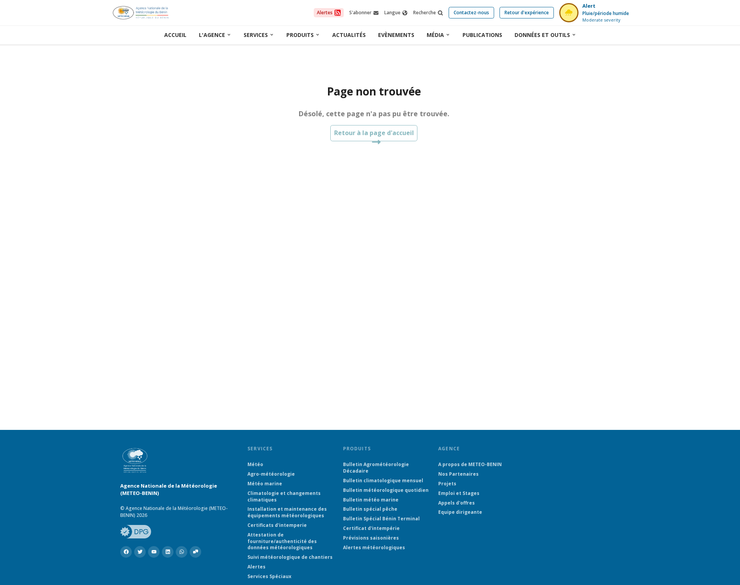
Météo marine (264, 484)
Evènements (396, 34)
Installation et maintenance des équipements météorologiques (287, 512)
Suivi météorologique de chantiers (290, 557)
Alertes (256, 567)
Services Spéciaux (269, 576)
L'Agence (212, 34)
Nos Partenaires (458, 474)
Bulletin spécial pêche (370, 509)
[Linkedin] (167, 552)
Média (435, 34)
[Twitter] (140, 552)
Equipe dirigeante (460, 512)
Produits (300, 34)
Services (256, 34)
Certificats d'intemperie (277, 525)
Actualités (349, 34)
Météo (255, 464)
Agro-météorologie (271, 474)
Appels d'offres (456, 503)
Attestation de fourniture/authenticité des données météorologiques (282, 541)
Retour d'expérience (527, 12)
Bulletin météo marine (371, 500)
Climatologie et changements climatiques (284, 496)
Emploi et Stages (458, 493)
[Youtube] (154, 552)
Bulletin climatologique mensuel (383, 481)
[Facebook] (126, 552)
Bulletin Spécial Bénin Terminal (381, 519)
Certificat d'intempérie (371, 528)
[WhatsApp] (181, 552)
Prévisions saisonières (371, 538)
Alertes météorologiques (374, 548)
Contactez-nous (471, 12)
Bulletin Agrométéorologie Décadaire (376, 467)
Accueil (175, 34)
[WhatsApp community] (195, 552)
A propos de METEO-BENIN (470, 464)
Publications (482, 34)
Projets (447, 484)
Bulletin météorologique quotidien (386, 490)
